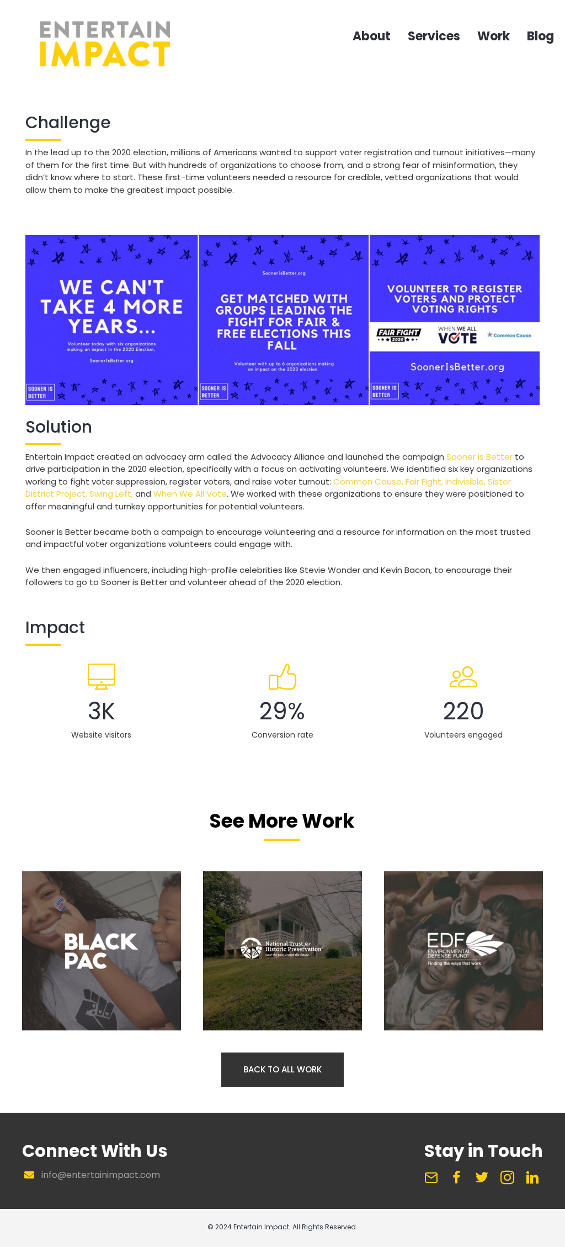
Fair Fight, (424, 481)
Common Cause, (368, 481)
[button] (282, 1070)
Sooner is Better (479, 456)
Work (493, 37)
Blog (540, 37)
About (372, 37)
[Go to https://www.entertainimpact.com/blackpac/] (101, 949)
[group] (101, 701)
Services (434, 37)
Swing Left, (111, 493)
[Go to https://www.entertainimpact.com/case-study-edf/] (463, 949)
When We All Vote (190, 493)
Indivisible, (465, 481)
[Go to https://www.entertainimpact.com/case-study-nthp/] (282, 949)
